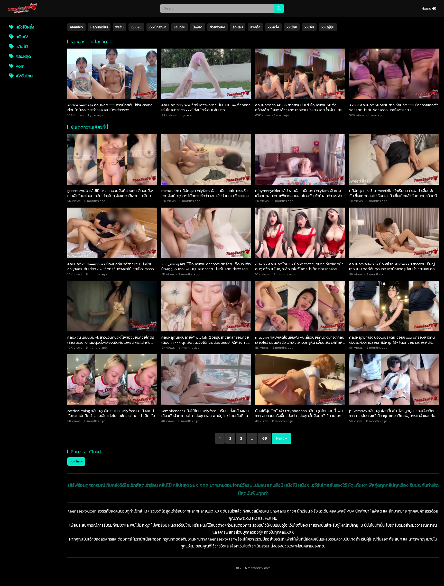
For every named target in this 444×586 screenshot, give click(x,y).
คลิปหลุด (23, 56)
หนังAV (21, 36)
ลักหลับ (238, 27)
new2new (76, 461)
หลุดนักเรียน (99, 27)
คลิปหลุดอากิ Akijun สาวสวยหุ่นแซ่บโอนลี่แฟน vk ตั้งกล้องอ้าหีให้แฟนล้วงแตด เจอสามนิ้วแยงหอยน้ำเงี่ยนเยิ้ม (298, 107)
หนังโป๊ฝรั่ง (24, 27)
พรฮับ (119, 27)
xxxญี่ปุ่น (327, 27)
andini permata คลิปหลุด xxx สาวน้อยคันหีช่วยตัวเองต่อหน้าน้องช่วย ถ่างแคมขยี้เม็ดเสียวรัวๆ (109, 107)
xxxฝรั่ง (273, 27)
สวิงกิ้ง (255, 27)
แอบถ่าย (179, 27)
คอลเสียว (76, 27)
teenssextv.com (259, 568)
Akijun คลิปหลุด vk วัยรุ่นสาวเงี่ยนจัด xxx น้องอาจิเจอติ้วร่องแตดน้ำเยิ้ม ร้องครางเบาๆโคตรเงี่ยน (393, 107)
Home (426, 8)
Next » (281, 438)
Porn (19, 66)
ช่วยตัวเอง (217, 27)
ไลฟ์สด (197, 27)
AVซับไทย (24, 75)
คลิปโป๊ (21, 46)
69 (264, 438)
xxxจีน (309, 27)
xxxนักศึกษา (157, 27)
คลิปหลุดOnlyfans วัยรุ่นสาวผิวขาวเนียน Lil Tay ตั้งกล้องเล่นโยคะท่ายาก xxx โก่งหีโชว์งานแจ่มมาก (206, 107)
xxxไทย (291, 27)
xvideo (136, 27)
